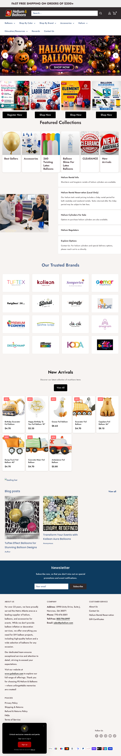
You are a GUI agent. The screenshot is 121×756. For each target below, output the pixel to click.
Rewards (36, 31)
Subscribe (78, 586)
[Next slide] (116, 55)
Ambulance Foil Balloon (58, 461)
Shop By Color (26, 23)
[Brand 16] (105, 344)
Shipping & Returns (14, 707)
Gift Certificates (96, 619)
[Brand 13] (16, 344)
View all (112, 491)
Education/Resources (15, 31)
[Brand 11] (75, 324)
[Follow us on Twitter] (101, 735)
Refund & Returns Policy (16, 711)
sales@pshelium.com (63, 622)
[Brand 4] (105, 283)
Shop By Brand (46, 23)
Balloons (9, 23)
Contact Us (49, 31)
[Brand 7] (75, 303)
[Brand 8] (105, 303)
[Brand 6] (46, 303)
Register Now (14, 115)
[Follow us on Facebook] (96, 735)
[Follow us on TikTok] (114, 735)
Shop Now (45, 115)
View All (60, 387)
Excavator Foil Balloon (81, 423)
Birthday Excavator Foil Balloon (12, 423)
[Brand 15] (75, 344)
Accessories (66, 23)
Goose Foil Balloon (60, 421)
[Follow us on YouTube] (110, 735)
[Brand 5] (16, 303)
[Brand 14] (46, 344)
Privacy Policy (11, 702)
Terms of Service (12, 719)
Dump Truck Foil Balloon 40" (11, 461)
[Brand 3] (75, 283)
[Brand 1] (16, 283)
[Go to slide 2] (62, 72)
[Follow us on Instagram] (105, 735)
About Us (93, 606)
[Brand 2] (46, 283)
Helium (81, 23)
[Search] (101, 13)
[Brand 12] (105, 324)
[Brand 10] (46, 324)
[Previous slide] (5, 55)
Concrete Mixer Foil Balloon (36, 461)
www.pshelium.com (14, 673)
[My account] (109, 13)
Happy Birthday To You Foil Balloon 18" (36, 423)
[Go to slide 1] (59, 72)
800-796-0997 (63, 618)
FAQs (7, 715)
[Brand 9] (16, 324)
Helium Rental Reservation (101, 615)
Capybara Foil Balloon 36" (104, 423)
